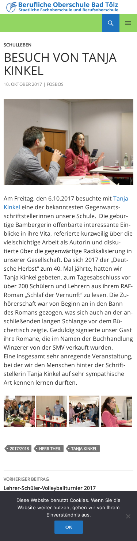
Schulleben (17, 45)
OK (68, 527)
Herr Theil (50, 448)
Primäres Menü (128, 23)
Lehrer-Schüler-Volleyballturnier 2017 (50, 483)
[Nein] (128, 516)
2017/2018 (19, 448)
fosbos (55, 84)
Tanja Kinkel (84, 448)
